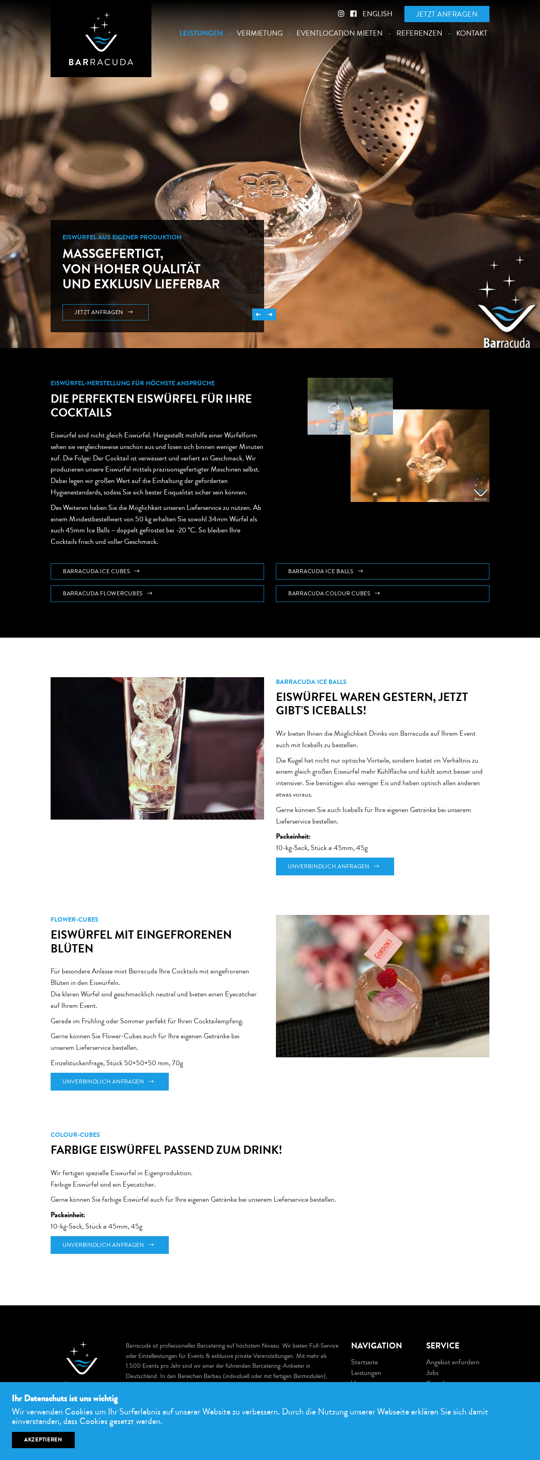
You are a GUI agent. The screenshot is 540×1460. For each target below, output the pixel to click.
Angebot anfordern (453, 1362)
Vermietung (260, 33)
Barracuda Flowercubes (103, 593)
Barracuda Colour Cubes (330, 593)
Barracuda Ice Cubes (97, 571)
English (378, 14)
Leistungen (201, 33)
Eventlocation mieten (339, 33)
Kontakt (471, 33)
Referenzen (419, 33)
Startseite (364, 1362)
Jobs (432, 1372)
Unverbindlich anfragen (329, 866)
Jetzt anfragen (447, 14)
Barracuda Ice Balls (321, 571)
